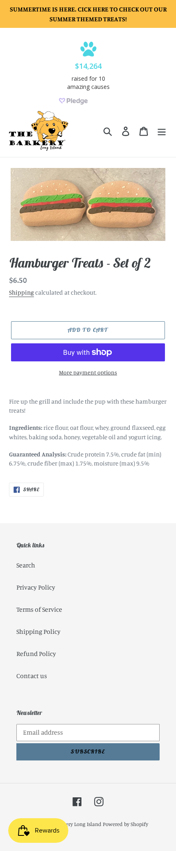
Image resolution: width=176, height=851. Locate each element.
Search (25, 565)
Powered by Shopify (125, 824)
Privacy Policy (35, 587)
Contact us (31, 676)
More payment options (88, 372)
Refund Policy (36, 653)
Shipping (21, 292)
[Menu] (162, 131)
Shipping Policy (38, 631)
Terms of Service (39, 609)
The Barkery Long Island (73, 824)
